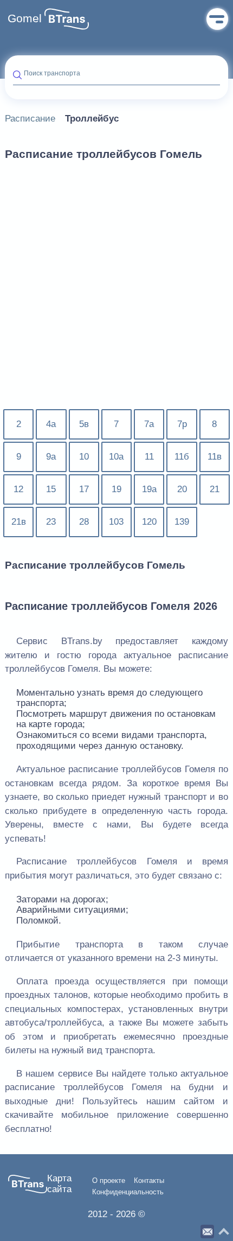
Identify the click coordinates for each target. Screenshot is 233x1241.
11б (181, 456)
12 (18, 489)
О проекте (108, 1181)
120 (149, 522)
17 (84, 489)
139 (181, 522)
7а (149, 424)
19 (116, 489)
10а (116, 456)
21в (18, 522)
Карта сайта (59, 1183)
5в (84, 424)
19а (149, 489)
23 (51, 522)
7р (182, 424)
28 (84, 522)
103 (116, 522)
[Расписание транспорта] (66, 19)
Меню (217, 19)
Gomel (25, 18)
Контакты (149, 1181)
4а (51, 424)
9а (51, 456)
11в (215, 456)
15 (51, 489)
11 (149, 456)
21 (214, 489)
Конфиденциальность (128, 1192)
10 (84, 456)
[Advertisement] (116, 291)
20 (182, 489)
